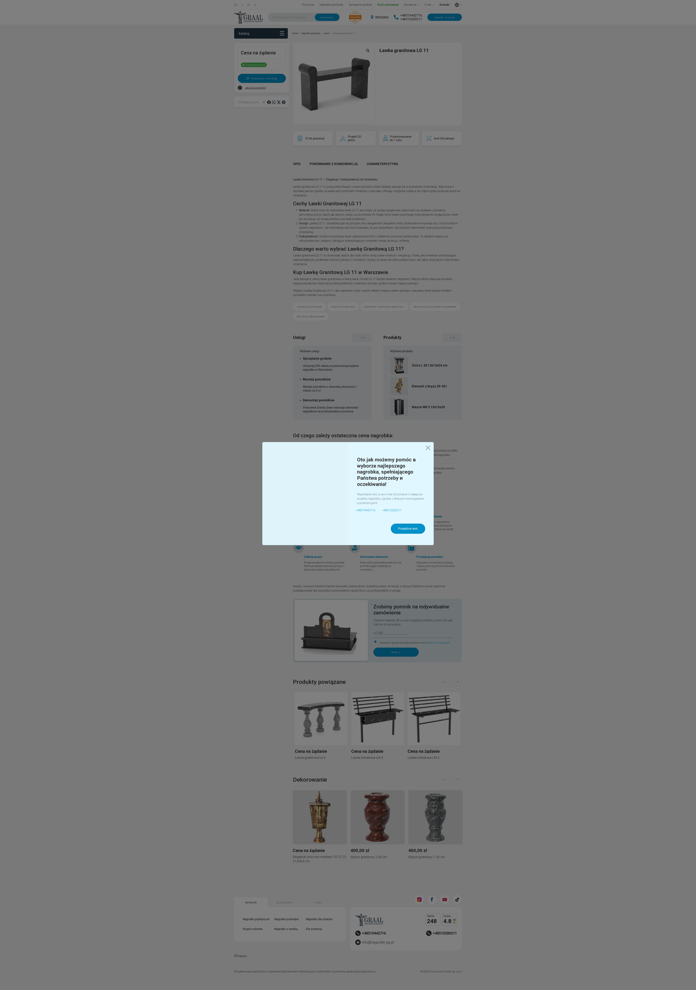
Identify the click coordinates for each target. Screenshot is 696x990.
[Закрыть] (428, 449)
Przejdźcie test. (408, 530)
